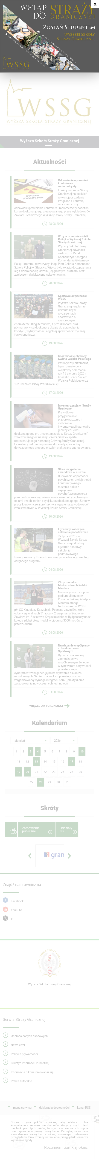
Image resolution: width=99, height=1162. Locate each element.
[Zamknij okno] (49, 36)
